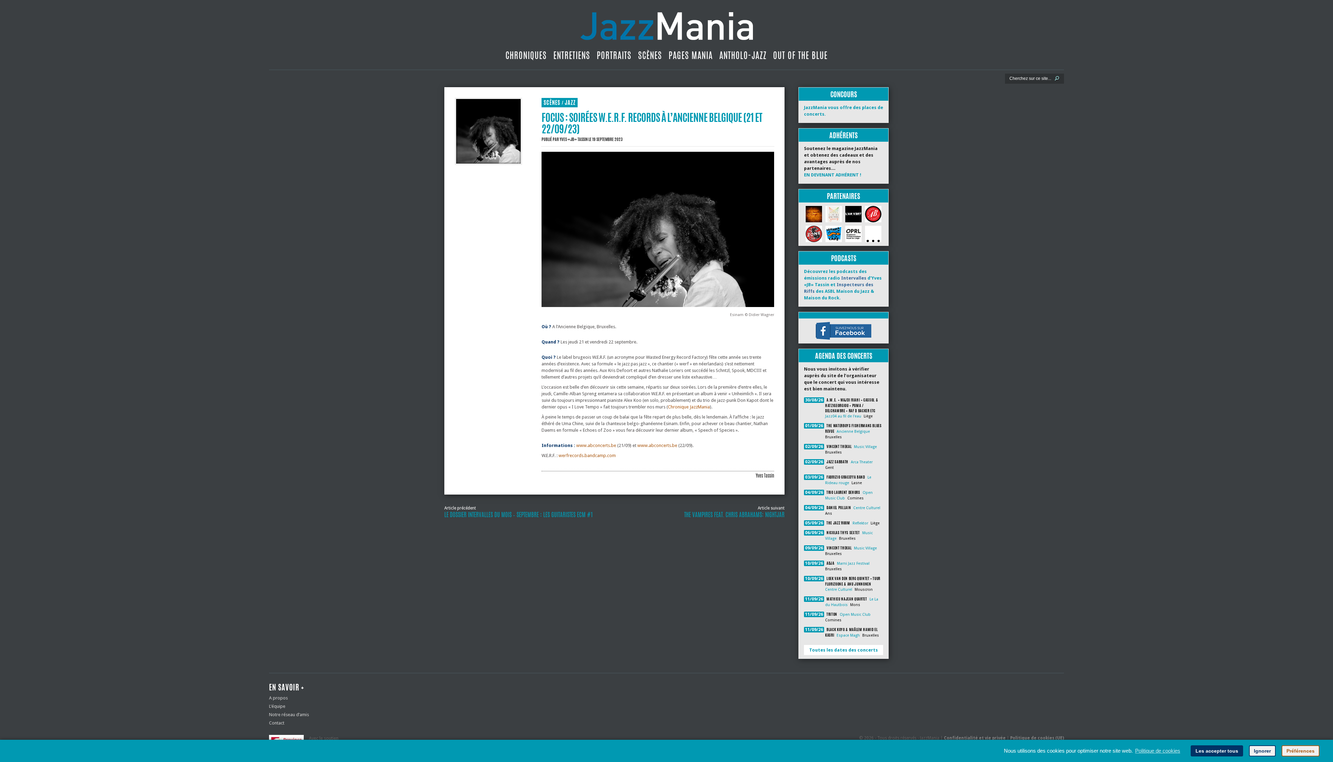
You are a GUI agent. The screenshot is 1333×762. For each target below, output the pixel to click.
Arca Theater (862, 462)
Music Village (865, 447)
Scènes (650, 55)
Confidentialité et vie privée (975, 738)
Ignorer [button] (1262, 751)
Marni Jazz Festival (853, 563)
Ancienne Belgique (853, 431)
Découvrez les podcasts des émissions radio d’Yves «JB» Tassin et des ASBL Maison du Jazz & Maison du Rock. (843, 284)
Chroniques (526, 55)
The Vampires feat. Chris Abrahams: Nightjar (734, 515)
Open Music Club (855, 614)
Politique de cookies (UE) (1037, 738)
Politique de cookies (1157, 751)
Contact (276, 723)
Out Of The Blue (800, 55)
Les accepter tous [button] (1217, 751)
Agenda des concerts (843, 356)
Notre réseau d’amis (289, 714)
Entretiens (571, 55)
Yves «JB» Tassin (574, 139)
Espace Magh (848, 635)
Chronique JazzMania (689, 406)
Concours (843, 94)
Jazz (570, 103)
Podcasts (843, 258)
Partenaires (843, 196)
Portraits (614, 55)
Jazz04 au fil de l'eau (843, 416)
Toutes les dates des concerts (843, 650)
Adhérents (843, 135)
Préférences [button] (1300, 751)
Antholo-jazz (742, 55)
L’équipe (277, 706)
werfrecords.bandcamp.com (587, 455)
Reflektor (860, 523)
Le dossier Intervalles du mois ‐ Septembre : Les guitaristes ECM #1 (518, 515)
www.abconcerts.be (596, 445)
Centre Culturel (866, 508)
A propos (278, 698)
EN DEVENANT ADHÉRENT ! (832, 174)
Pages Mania (691, 55)
